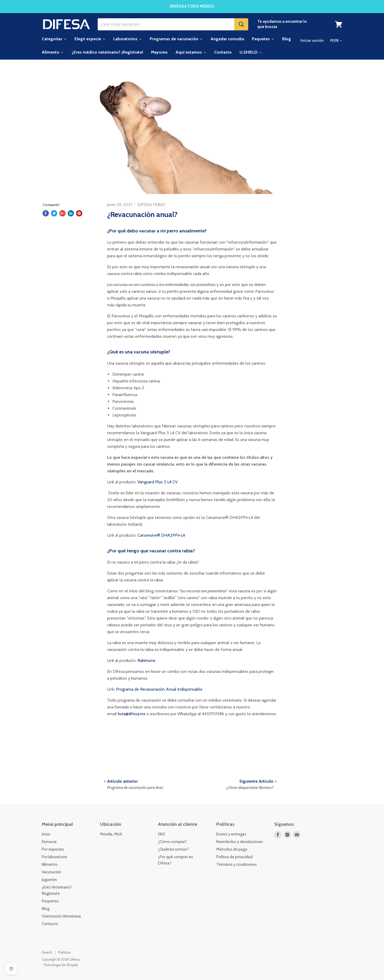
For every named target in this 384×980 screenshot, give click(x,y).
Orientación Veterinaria (61, 916)
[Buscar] (241, 24)
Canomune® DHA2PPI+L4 (161, 535)
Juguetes (49, 879)
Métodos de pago (231, 849)
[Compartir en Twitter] (54, 213)
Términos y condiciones (236, 864)
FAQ (161, 834)
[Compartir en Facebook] (46, 213)
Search (47, 952)
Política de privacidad (234, 857)
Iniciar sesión (312, 40)
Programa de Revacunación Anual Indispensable (159, 689)
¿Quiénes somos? (173, 849)
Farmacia (49, 841)
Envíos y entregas (231, 834)
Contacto (50, 923)
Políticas (64, 952)
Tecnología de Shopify (60, 965)
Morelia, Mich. (111, 834)
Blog (45, 908)
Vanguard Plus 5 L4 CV (157, 481)
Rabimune (146, 660)
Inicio (46, 834)
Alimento (49, 864)
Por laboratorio (54, 857)
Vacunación (51, 872)
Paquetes (50, 901)
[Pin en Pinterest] (79, 213)
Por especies (53, 849)
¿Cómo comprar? (172, 841)
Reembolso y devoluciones (239, 841)
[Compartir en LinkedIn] (71, 213)
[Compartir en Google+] (62, 213)
